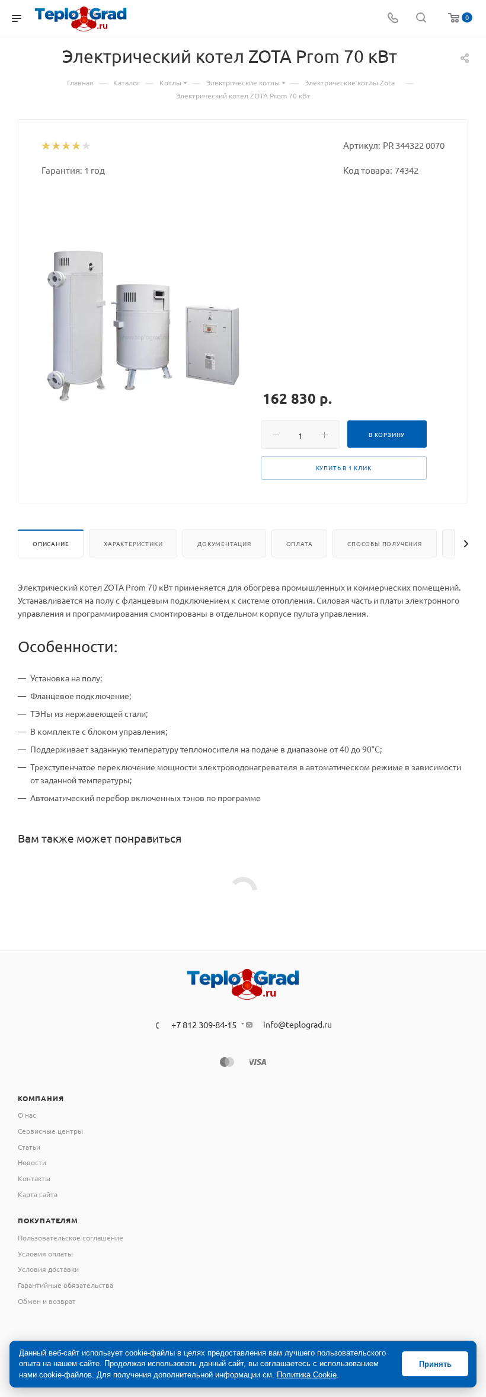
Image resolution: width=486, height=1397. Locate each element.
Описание (51, 543)
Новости (32, 1162)
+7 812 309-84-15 (203, 1024)
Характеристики (133, 543)
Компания (40, 1098)
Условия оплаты (45, 1253)
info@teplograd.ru (297, 1024)
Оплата (299, 543)
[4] (76, 146)
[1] (45, 146)
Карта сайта (37, 1194)
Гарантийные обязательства (65, 1285)
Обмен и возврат (47, 1301)
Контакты (34, 1178)
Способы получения (384, 543)
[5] (86, 146)
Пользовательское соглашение (70, 1237)
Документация (224, 543)
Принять (435, 1364)
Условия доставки (48, 1269)
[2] (55, 146)
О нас (27, 1114)
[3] (65, 146)
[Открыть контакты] (393, 18)
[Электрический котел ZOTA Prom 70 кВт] (142, 325)
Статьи (29, 1147)
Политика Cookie (307, 1374)
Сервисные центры (50, 1131)
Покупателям (48, 1220)
